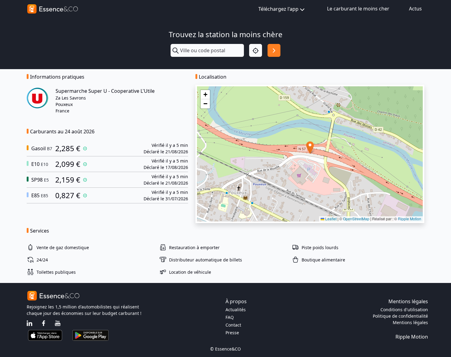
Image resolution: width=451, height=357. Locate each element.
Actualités (236, 309)
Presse (232, 332)
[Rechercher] (274, 50)
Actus (415, 8)
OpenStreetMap (356, 218)
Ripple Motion (409, 218)
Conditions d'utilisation (404, 309)
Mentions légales (410, 322)
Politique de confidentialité (400, 316)
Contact (233, 325)
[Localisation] (255, 50)
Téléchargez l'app (278, 9)
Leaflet (330, 218)
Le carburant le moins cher (358, 8)
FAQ (230, 317)
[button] (310, 147)
